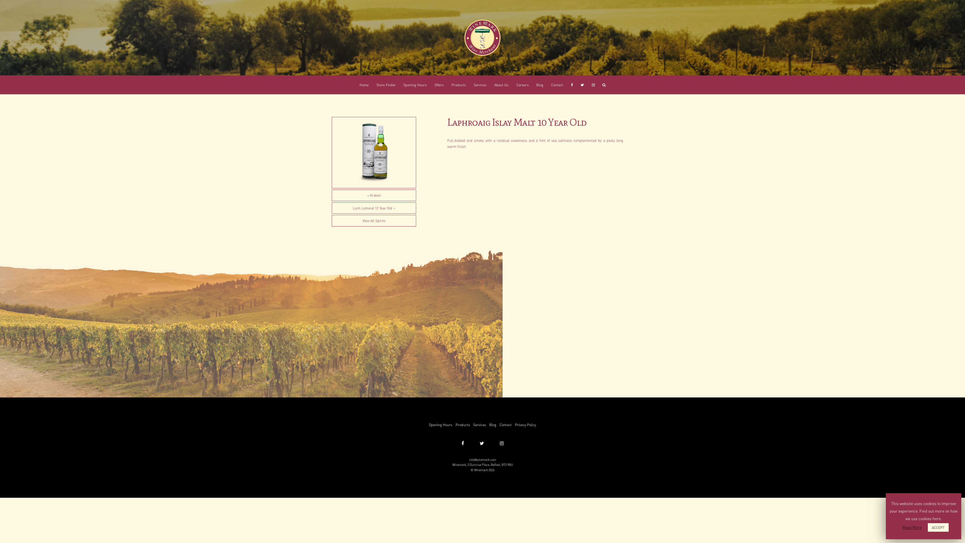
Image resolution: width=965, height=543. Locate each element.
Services (479, 424)
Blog (492, 424)
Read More (912, 527)
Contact (506, 424)
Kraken (375, 195)
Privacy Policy (525, 424)
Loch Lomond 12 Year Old (372, 208)
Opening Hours (440, 424)
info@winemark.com (482, 460)
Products (463, 424)
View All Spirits (374, 220)
